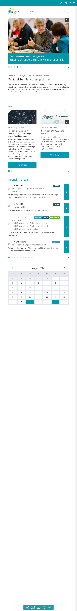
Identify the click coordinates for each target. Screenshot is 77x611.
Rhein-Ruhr (38, 217)
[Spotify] (27, 607)
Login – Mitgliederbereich (67, 3)
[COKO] (50, 607)
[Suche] (48, 11)
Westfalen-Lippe (54, 217)
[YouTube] (33, 607)
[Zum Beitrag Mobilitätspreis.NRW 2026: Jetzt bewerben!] (55, 118)
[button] (9, 67)
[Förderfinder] (44, 607)
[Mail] (38, 607)
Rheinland (56, 186)
